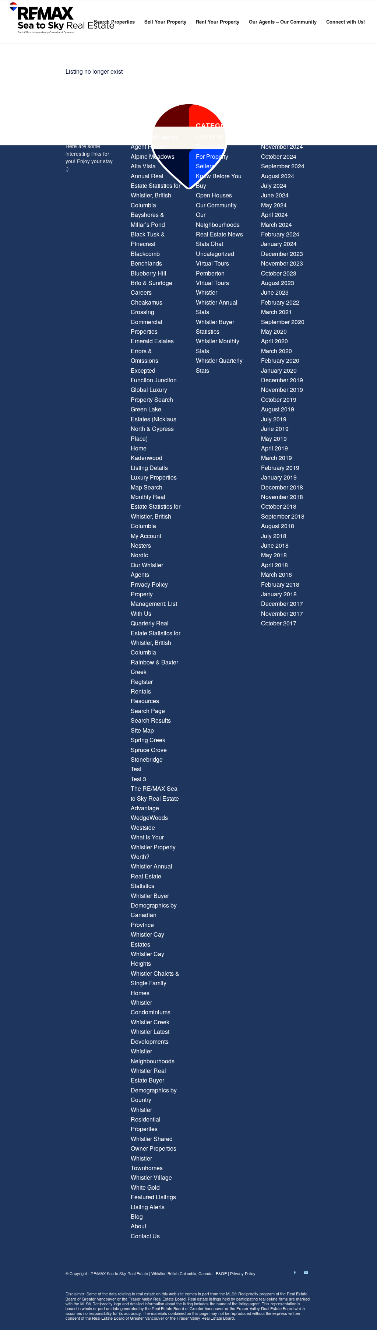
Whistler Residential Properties (146, 1119)
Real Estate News (219, 234)
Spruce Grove (149, 749)
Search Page (148, 710)
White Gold (145, 1187)
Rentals (141, 691)
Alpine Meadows (153, 156)
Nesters (141, 545)
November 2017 (282, 613)
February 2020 (280, 360)
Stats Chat (209, 243)
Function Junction (154, 380)
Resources (145, 700)
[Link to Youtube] (305, 1272)
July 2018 (273, 535)
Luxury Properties (154, 477)
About (138, 1226)
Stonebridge (147, 759)
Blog (137, 1216)
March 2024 (276, 224)
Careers (141, 292)
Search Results (151, 720)
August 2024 (277, 176)
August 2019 (277, 409)
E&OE (221, 1273)
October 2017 (278, 623)
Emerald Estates (152, 341)
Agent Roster (148, 146)
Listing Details (149, 467)
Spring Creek (148, 740)
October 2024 (278, 156)
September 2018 (282, 516)
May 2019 (274, 438)
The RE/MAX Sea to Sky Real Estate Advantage (155, 798)
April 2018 (274, 565)
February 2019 (280, 467)
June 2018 (275, 545)
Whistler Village (151, 1177)
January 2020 (279, 370)
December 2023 (282, 253)
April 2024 (274, 214)
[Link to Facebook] (294, 1272)
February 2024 (280, 234)
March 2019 (276, 457)
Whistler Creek (150, 1022)
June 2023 (275, 292)
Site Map (142, 730)
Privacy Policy (149, 584)
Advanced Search (154, 137)
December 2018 (282, 487)
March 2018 (276, 574)
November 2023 (282, 263)
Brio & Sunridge (151, 282)
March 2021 (276, 312)
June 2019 (275, 428)
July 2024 (273, 185)
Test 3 (138, 779)
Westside (143, 827)
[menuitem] (114, 21)
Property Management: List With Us (154, 604)
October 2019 (278, 399)
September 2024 (282, 166)
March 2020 (276, 351)
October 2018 (278, 506)
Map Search (146, 487)
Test (136, 769)
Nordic (139, 555)
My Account (146, 535)
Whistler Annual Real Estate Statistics (151, 876)
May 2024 (274, 205)
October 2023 (278, 273)
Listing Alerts (148, 1207)
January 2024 (279, 243)
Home (139, 448)
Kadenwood (146, 457)
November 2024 (282, 146)
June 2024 (275, 195)
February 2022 (280, 302)
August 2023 (277, 282)
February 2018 (280, 584)
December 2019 (282, 380)
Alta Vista (143, 166)
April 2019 (274, 448)
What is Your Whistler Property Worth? (153, 847)
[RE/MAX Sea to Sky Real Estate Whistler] (62, 21)
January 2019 (279, 477)
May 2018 (274, 555)
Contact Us (145, 1236)
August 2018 (277, 526)
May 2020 (274, 331)
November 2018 (282, 496)
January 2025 (279, 137)
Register (142, 681)
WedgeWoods (149, 817)
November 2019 (282, 389)
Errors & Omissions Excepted (144, 361)
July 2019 (273, 419)
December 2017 (282, 603)
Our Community (216, 205)
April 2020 (274, 341)
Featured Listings (153, 1197)
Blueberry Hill (148, 273)
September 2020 (282, 321)
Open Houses (214, 195)
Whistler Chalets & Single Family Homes (155, 983)
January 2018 (279, 594)
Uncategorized (215, 253)
